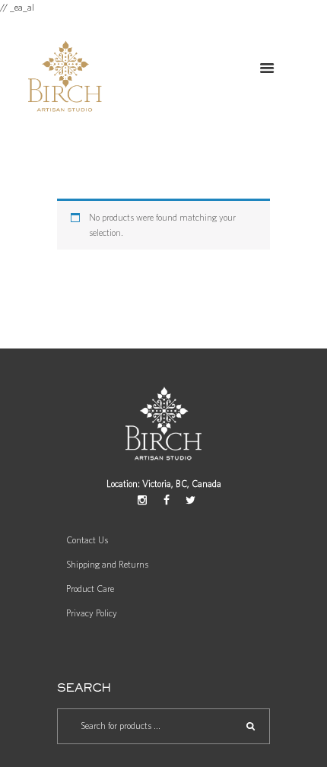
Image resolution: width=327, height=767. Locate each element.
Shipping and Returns (107, 564)
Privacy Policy (91, 613)
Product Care (90, 589)
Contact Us (87, 540)
